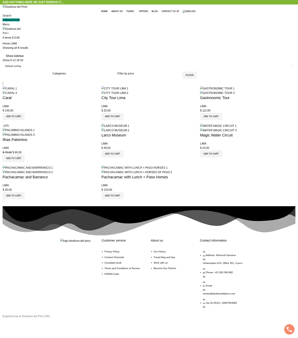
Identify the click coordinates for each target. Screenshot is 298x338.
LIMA (6, 106)
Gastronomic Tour (215, 98)
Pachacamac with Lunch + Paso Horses (134, 177)
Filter (189, 75)
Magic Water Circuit (216, 135)
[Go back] (7, 27)
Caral (7, 98)
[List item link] (124, 264)
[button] (14, 116)
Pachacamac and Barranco (25, 177)
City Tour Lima (113, 98)
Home (7, 43)
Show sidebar (15, 55)
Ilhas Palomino (15, 139)
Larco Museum (113, 135)
